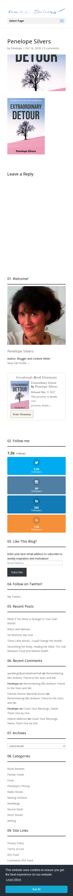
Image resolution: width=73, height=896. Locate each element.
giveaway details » (41, 405)
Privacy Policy (15, 843)
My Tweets (14, 596)
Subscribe (17, 572)
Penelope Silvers (20, 351)
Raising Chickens (17, 797)
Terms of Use (15, 849)
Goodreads (24, 377)
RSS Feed (13, 855)
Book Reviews (16, 768)
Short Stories (15, 815)
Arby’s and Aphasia (18, 629)
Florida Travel (15, 774)
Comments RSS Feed (20, 860)
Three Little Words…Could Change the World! (34, 641)
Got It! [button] (37, 889)
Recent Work (15, 809)
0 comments (51, 48)
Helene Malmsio (17, 719)
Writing (11, 821)
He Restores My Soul (20, 635)
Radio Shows (15, 792)
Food (10, 780)
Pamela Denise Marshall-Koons (26, 694)
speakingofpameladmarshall (24, 673)
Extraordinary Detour (43, 383)
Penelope (16, 48)
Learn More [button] (13, 879)
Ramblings (13, 803)
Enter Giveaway (22, 414)
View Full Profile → (18, 363)
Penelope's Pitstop (18, 786)
